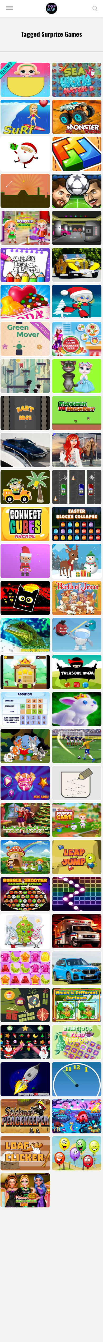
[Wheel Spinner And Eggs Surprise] (24, 80)
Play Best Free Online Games (51, 8)
